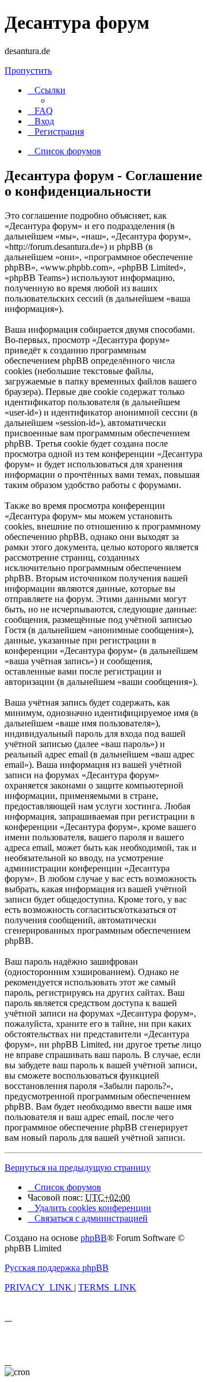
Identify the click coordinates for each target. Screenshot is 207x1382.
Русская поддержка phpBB (57, 1268)
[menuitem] (40, 111)
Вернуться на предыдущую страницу (78, 1167)
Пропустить (28, 70)
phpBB (93, 1238)
